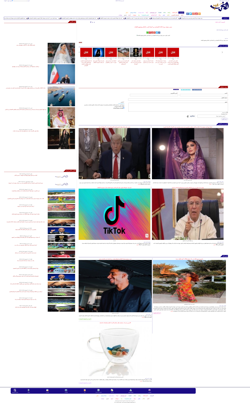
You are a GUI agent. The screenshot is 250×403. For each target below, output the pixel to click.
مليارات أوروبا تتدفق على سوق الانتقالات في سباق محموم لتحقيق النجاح (26, 214)
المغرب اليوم (10, 0)
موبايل (29, 392)
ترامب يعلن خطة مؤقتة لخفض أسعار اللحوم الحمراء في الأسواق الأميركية (114, 127)
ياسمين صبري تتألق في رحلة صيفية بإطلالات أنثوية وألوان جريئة (189, 258)
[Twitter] (186, 90)
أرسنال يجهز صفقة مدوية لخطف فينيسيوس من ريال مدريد (26, 245)
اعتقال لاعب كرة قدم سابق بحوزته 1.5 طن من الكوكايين (191, 18)
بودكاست (149, 392)
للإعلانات (66, 392)
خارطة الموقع (131, 392)
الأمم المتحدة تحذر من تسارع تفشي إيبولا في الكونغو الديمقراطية (123, 62)
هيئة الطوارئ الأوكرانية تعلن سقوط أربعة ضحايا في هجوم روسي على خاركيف (63, 18)
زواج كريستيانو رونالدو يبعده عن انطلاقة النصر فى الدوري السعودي (25, 268)
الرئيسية (223, 22)
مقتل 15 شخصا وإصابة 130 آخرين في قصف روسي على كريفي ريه (160, 62)
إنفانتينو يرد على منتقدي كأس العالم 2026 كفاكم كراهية (25, 229)
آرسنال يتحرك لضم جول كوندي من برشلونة (25, 206)
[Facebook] (197, 90)
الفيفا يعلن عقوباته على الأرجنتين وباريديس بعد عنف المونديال (136, 62)
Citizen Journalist (98, 392)
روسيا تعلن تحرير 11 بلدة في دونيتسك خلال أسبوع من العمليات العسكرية (97, 18)
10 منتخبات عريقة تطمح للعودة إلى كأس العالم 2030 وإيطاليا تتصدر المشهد (26, 237)
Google (5, 0)
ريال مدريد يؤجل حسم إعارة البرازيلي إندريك (25, 260)
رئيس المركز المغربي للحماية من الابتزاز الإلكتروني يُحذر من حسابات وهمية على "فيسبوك (25, 183)
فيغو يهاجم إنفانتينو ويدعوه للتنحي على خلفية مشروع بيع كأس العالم (25, 276)
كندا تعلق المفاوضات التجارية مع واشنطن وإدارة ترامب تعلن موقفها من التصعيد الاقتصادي (132, 18)
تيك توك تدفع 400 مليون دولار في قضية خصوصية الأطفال (165, 18)
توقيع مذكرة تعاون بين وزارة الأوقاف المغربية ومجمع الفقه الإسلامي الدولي (188, 187)
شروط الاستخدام (121, 103)
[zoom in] (90, 22)
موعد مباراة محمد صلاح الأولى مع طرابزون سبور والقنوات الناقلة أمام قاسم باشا (25, 283)
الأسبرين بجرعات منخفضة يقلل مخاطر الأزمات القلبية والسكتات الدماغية (115, 322)
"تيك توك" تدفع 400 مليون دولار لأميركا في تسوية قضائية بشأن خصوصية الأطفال (114, 187)
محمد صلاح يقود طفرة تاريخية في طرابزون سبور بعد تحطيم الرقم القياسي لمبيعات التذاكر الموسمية (26, 221)
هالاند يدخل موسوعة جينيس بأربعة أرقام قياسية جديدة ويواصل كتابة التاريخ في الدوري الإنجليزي (25, 198)
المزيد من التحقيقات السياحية (85, 319)
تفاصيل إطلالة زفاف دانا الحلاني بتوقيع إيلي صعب (25, 45)
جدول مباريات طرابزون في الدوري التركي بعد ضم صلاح (25, 252)
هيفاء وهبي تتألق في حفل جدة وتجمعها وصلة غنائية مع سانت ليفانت (25, 130)
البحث (28, 0)
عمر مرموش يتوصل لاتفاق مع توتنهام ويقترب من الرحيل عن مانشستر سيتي (115, 258)
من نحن (112, 392)
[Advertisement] (94, 6)
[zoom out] (94, 22)
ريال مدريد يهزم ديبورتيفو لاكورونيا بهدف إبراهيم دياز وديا (25, 299)
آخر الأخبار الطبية (157, 313)
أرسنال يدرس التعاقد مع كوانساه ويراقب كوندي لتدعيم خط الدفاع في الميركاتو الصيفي (25, 291)
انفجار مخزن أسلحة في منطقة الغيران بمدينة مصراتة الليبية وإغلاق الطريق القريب (28, 18)
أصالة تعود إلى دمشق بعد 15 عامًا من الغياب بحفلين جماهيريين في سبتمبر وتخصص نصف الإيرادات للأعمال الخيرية (187, 127)
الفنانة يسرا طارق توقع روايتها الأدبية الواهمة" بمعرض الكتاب (25, 175)
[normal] (92, 22)
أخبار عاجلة (217, 22)
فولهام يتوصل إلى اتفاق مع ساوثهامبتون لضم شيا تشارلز (25, 307)
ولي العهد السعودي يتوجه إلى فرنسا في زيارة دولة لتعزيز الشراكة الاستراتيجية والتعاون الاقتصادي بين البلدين (25, 109)
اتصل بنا (47, 392)
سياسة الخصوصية (15, 392)
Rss (85, 392)
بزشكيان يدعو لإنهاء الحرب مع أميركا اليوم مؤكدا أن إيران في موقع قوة (25, 66)
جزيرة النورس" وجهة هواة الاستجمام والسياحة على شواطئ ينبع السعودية (26, 190)
